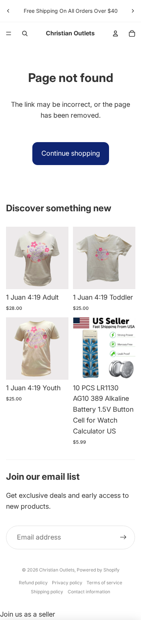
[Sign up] (123, 537)
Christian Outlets (56, 570)
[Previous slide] (8, 11)
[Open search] (25, 33)
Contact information (89, 591)
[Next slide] (132, 11)
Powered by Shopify (98, 570)
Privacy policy (67, 582)
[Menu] (8, 33)
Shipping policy (47, 591)
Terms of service (104, 582)
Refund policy (33, 582)
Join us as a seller (27, 614)
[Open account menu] (115, 33)
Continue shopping (70, 153)
